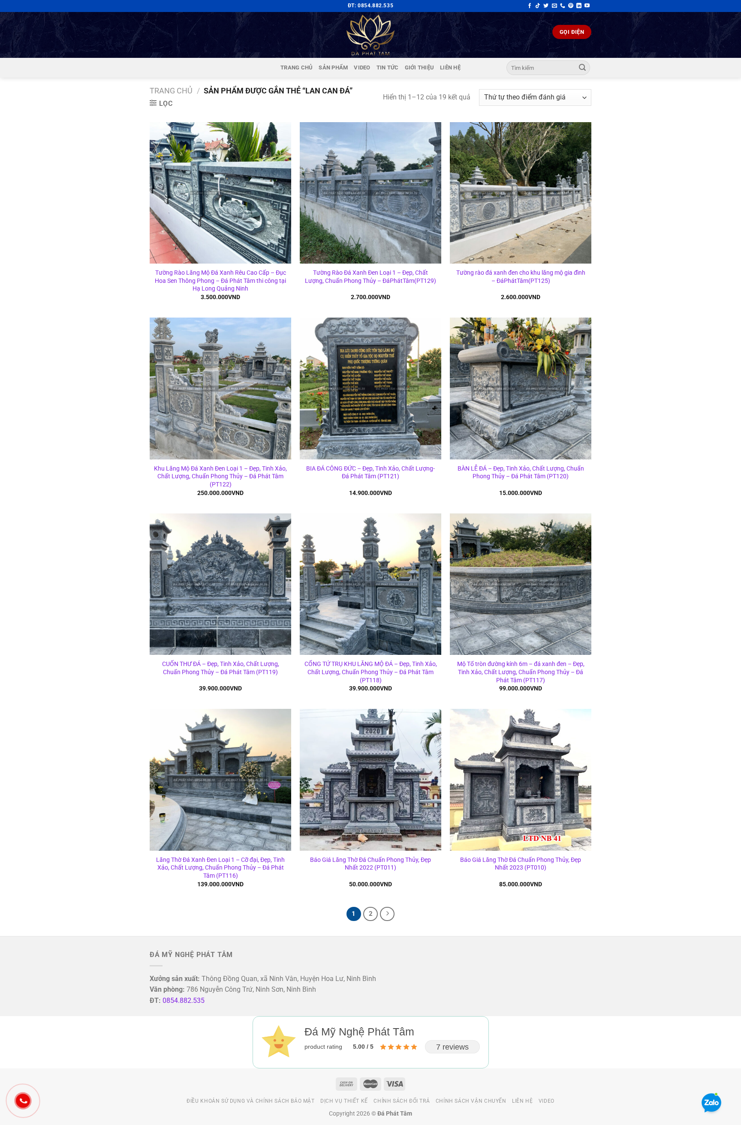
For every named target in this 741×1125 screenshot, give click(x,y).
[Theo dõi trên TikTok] (537, 6)
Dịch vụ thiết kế (344, 1101)
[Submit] (582, 67)
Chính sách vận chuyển (471, 1101)
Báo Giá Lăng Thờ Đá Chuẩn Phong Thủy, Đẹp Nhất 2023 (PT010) (520, 864)
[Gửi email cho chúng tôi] (554, 6)
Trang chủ (296, 67)
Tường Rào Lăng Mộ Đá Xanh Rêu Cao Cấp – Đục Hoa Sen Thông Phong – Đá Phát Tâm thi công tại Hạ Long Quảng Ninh (220, 280)
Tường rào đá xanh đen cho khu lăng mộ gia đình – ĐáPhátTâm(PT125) (520, 277)
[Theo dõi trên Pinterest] (570, 6)
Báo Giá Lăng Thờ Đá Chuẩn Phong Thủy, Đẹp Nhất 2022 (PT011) (370, 864)
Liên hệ (450, 67)
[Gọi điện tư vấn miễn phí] (562, 6)
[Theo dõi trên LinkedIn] (578, 6)
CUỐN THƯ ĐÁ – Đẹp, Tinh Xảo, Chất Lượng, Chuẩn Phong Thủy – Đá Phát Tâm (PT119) (220, 668)
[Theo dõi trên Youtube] (587, 6)
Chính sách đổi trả (402, 1101)
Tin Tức (388, 67)
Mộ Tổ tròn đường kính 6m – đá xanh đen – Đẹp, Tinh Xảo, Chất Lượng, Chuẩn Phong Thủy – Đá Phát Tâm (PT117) (520, 672)
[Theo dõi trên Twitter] (545, 6)
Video (362, 67)
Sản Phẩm (333, 67)
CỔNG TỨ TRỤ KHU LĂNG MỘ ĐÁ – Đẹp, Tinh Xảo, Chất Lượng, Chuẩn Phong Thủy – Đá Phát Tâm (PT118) (370, 672)
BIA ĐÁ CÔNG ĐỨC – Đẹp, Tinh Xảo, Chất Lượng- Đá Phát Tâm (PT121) (370, 472)
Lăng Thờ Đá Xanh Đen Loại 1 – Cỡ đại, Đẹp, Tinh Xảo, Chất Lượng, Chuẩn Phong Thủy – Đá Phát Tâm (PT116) (220, 867)
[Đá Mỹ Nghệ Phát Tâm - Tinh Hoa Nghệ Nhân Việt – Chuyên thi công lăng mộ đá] (370, 35)
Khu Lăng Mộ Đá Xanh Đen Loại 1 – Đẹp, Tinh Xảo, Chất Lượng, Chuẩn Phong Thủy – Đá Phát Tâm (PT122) (220, 476)
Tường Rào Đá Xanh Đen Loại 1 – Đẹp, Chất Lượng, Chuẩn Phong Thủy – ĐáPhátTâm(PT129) (370, 277)
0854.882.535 (184, 1000)
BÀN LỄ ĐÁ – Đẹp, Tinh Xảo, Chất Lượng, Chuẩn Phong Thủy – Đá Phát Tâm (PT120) (521, 472)
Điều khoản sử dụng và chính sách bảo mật (250, 1101)
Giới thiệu (419, 67)
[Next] (387, 914)
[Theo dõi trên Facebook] (529, 6)
